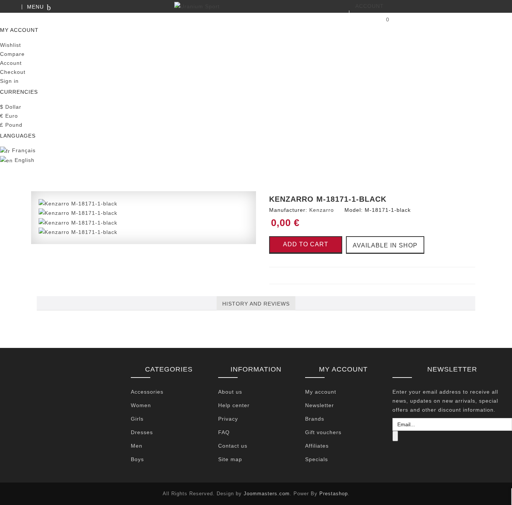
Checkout (12, 72)
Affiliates (317, 446)
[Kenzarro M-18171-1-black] (78, 203)
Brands (314, 419)
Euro (9, 116)
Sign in (9, 81)
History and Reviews (256, 304)
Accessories (147, 392)
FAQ (224, 432)
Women (141, 405)
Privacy (228, 419)
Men (136, 446)
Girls (137, 419)
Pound (11, 125)
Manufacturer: (288, 210)
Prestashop (333, 493)
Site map (230, 459)
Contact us (232, 446)
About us (230, 392)
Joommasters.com (267, 493)
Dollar (10, 107)
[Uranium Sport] (255, 6)
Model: (353, 210)
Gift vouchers (323, 432)
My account (320, 392)
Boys (137, 459)
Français (23, 150)
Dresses (142, 432)
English (23, 160)
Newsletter (319, 405)
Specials (316, 459)
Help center (234, 405)
